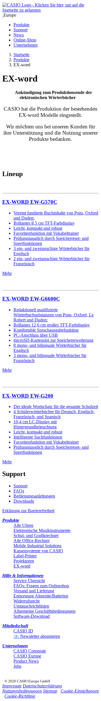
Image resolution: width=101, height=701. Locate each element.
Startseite (21, 54)
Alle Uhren (23, 525)
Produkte (21, 24)
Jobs (17, 666)
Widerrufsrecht (26, 601)
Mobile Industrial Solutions (37, 545)
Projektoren (23, 560)
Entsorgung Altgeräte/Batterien (40, 595)
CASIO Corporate (29, 651)
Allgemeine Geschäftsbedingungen (44, 611)
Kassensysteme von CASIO (38, 550)
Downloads (23, 501)
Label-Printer (25, 555)
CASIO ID (23, 630)
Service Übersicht (29, 580)
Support (20, 29)
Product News (26, 661)
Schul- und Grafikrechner (36, 535)
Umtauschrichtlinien (31, 606)
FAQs (18, 490)
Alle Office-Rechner (31, 540)
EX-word (21, 566)
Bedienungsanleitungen (34, 496)
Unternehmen (25, 45)
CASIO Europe (27, 656)
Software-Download (31, 616)
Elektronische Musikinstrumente (41, 530)
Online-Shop (24, 40)
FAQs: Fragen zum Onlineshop (41, 585)
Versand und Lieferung (33, 590)
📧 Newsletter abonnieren (36, 636)
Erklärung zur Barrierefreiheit (28, 510)
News (18, 34)
